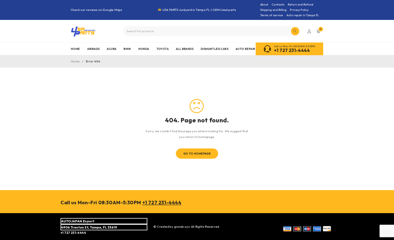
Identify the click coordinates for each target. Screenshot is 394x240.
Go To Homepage (197, 153)
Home (75, 61)
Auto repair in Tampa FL (302, 15)
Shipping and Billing (273, 10)
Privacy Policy (299, 10)
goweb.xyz (182, 227)
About (264, 4)
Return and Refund (300, 4)
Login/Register (309, 31)
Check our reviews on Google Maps (96, 10)
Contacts (278, 4)
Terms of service (271, 15)
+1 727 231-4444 (292, 50)
